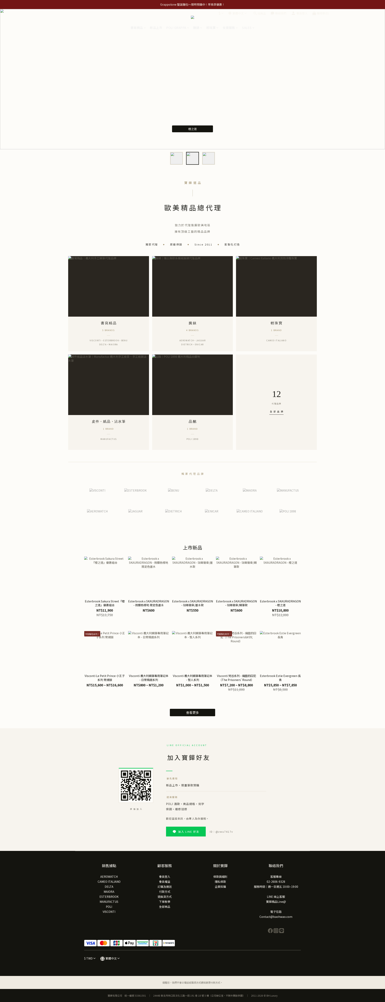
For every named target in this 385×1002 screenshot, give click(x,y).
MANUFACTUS (109, 902)
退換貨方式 (165, 897)
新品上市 (156, 27)
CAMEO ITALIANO (109, 882)
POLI (109, 907)
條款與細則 (220, 877)
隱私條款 (220, 882)
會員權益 (164, 882)
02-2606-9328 (276, 882)
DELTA (109, 887)
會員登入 (164, 877)
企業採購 (220, 887)
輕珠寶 (211, 27)
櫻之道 (192, 129)
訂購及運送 (165, 887)
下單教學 (164, 902)
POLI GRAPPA (176, 27)
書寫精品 (137, 27)
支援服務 (229, 27)
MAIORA (109, 892)
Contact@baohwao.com (275, 917)
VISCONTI (109, 912)
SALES (247, 27)
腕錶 (196, 27)
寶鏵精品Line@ (276, 902)
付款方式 (164, 892)
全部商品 (164, 907)
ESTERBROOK (109, 897)
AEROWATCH (109, 877)
